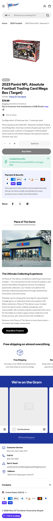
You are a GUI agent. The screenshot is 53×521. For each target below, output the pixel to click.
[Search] (47, 15)
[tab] (24, 222)
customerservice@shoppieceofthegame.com (26, 467)
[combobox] (26, 15)
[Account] (44, 6)
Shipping (5, 104)
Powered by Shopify (34, 510)
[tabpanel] (26, 281)
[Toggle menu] (3, 6)
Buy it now (26, 151)
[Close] (48, 158)
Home (4, 23)
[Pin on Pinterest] (27, 204)
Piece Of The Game (17, 96)
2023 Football (16, 23)
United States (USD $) (14, 492)
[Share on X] (20, 204)
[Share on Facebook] (13, 204)
